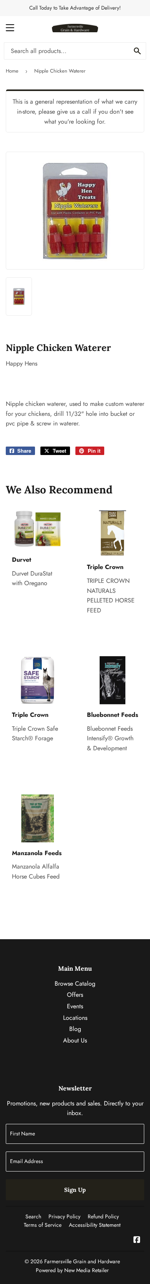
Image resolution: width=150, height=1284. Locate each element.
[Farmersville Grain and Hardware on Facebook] (136, 1240)
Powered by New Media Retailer (72, 1270)
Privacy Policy (64, 1216)
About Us (75, 1040)
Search (33, 1216)
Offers (75, 994)
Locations (75, 1017)
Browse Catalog (75, 983)
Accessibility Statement (94, 1225)
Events (75, 1006)
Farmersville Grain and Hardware (82, 1261)
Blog (75, 1028)
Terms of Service (43, 1225)
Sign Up (75, 1189)
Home (12, 70)
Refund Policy (103, 1216)
